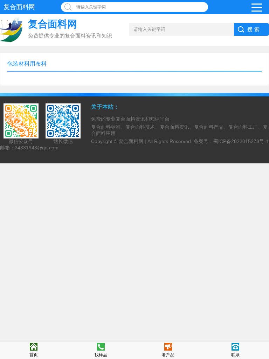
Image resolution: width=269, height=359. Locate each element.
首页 (33, 354)
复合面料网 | (133, 141)
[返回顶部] (261, 316)
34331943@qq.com (36, 147)
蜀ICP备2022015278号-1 (241, 141)
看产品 (168, 354)
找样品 (101, 354)
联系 (235, 354)
